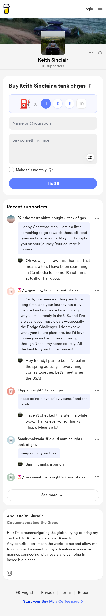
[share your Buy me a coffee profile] (100, 52)
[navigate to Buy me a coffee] (6, 9)
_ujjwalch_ (34, 290)
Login (88, 9)
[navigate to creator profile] (53, 43)
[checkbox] (28, 169)
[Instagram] (9, 573)
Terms (66, 592)
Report (84, 592)
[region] (53, 135)
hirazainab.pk (36, 477)
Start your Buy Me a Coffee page (51, 601)
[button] (100, 10)
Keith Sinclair (53, 60)
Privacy (47, 592)
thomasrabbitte (38, 218)
